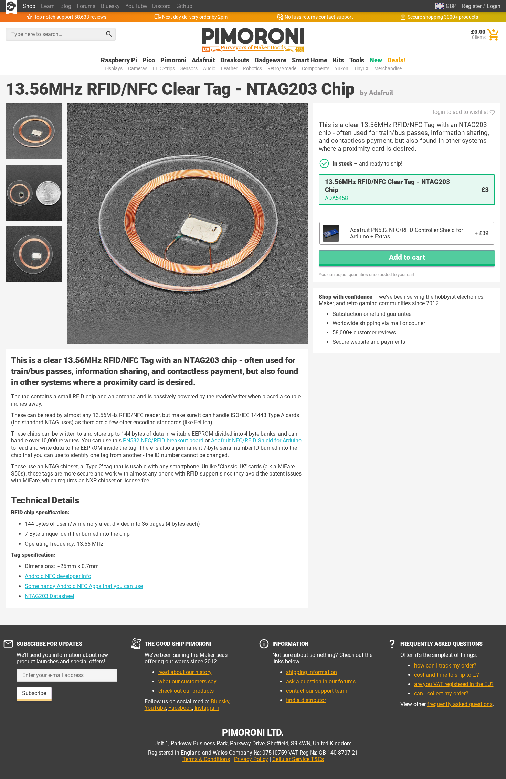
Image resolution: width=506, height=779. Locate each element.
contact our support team (316, 690)
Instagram (206, 708)
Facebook (180, 708)
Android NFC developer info (58, 576)
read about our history (185, 672)
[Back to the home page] (253, 40)
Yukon (341, 69)
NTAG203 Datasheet (49, 596)
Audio (209, 69)
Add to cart (407, 257)
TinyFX (361, 69)
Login (493, 6)
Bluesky (110, 6)
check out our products (186, 690)
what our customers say (187, 681)
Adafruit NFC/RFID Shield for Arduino (256, 440)
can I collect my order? (441, 693)
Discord (161, 6)
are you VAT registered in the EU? (454, 684)
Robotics (252, 69)
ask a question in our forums (321, 681)
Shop (29, 6)
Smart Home (309, 60)
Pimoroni (173, 60)
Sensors (189, 69)
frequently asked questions (460, 704)
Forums (86, 6)
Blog (65, 6)
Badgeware (270, 60)
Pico (149, 60)
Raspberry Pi (119, 60)
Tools (356, 60)
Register (472, 6)
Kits (338, 60)
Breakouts (234, 60)
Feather (229, 69)
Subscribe (34, 693)
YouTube (136, 6)
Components (315, 69)
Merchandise (388, 69)
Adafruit (203, 60)
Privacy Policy (251, 759)
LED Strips (164, 69)
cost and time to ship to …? (446, 675)
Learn (48, 6)
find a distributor (306, 700)
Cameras (137, 69)
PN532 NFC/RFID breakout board (163, 440)
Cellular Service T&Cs (298, 759)
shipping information (311, 672)
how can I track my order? (445, 665)
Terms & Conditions (206, 759)
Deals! (396, 60)
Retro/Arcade (281, 69)
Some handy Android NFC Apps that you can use (84, 586)
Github (184, 6)
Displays (114, 69)
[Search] (109, 34)
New (376, 60)
